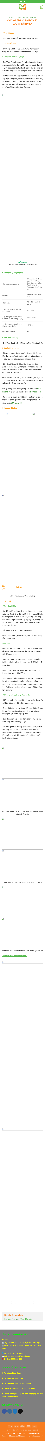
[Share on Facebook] (16, 1302)
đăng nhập (15, 1319)
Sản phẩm (20, 1430)
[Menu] (3, 7)
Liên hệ (35, 1430)
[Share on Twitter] (20, 1302)
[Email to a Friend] (24, 1302)
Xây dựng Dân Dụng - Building (25, 17)
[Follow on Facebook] (4, 1411)
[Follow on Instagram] (9, 1411)
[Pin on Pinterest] (28, 1302)
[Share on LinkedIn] (32, 1302)
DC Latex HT (35, 392)
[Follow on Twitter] (15, 1411)
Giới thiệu (11, 1430)
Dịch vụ (11, 17)
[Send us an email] (20, 1411)
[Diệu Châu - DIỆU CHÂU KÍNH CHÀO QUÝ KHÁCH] (22, 7)
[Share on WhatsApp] (12, 1302)
